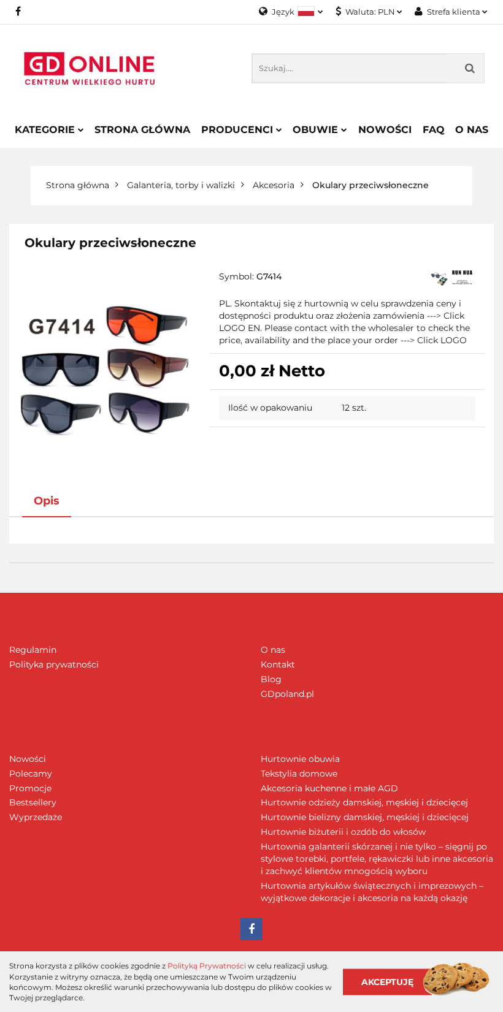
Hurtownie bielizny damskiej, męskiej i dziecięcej (365, 817)
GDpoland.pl (287, 693)
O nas (273, 649)
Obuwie (317, 129)
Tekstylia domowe (299, 773)
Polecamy (30, 773)
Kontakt (278, 664)
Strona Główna (142, 129)
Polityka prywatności (54, 664)
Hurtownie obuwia (300, 758)
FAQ (434, 129)
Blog (271, 679)
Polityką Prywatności (206, 965)
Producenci (238, 129)
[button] (47, 618)
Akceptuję (387, 981)
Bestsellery (32, 802)
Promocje (30, 788)
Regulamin (32, 649)
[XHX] (452, 278)
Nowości (385, 129)
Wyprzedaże (35, 817)
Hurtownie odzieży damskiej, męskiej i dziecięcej (364, 802)
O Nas (471, 129)
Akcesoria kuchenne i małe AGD (329, 788)
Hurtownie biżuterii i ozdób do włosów (343, 831)
